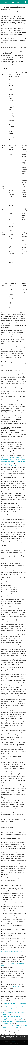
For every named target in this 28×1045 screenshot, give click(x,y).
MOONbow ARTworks (12, 2)
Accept (10, 1042)
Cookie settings (18, 1042)
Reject (4, 1042)
